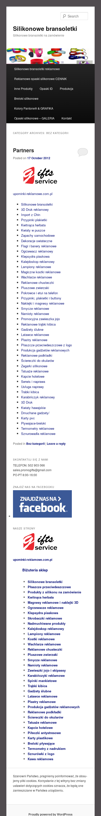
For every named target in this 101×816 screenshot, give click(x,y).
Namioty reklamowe (35, 313)
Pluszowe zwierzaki (35, 287)
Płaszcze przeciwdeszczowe (49, 586)
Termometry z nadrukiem (47, 748)
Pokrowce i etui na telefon (39, 293)
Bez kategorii (35, 443)
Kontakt (67, 118)
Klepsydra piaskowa (35, 256)
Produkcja (66, 88)
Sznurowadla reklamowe (38, 433)
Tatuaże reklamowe (35, 371)
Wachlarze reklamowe (36, 277)
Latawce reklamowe (35, 334)
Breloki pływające (41, 743)
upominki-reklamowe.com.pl (32, 193)
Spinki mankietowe (42, 680)
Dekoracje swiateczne (36, 240)
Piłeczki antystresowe (44, 732)
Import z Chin (30, 214)
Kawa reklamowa (40, 759)
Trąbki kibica (37, 685)
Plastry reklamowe (34, 339)
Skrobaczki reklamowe (45, 618)
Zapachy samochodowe (38, 235)
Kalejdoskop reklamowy (38, 261)
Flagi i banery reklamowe (38, 246)
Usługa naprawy (32, 386)
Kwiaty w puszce (33, 230)
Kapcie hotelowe (32, 376)
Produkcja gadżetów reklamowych (45, 350)
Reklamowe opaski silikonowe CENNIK (40, 79)
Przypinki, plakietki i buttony (41, 298)
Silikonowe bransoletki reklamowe (37, 69)
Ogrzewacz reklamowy (37, 251)
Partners (23, 150)
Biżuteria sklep (35, 570)
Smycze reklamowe (35, 308)
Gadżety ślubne (32, 329)
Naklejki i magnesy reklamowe (42, 303)
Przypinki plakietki (34, 219)
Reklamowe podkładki (36, 355)
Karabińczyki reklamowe (46, 675)
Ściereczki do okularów (37, 360)
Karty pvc (28, 418)
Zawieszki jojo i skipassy (47, 670)
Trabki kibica (30, 391)
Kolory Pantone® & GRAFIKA (33, 108)
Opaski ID (46, 88)
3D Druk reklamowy (35, 209)
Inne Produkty (23, 88)
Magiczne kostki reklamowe (41, 272)
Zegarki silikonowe (34, 366)
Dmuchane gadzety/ (35, 412)
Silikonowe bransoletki (45, 28)
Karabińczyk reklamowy (38, 397)
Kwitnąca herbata (33, 225)
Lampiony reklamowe (36, 266)
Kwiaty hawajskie (33, 407)
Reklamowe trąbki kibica (38, 324)
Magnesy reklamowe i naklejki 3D (53, 602)
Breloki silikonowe (26, 98)
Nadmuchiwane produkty (46, 623)
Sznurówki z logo (41, 753)
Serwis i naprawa (33, 381)
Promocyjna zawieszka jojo (40, 318)
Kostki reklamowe (41, 639)
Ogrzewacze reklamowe (45, 607)
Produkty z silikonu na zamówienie (54, 592)
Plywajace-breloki (33, 423)
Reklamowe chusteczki (37, 282)
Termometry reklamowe (37, 428)
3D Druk (27, 402)
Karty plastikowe (40, 738)
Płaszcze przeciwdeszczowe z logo (46, 345)
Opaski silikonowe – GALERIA (34, 118)
